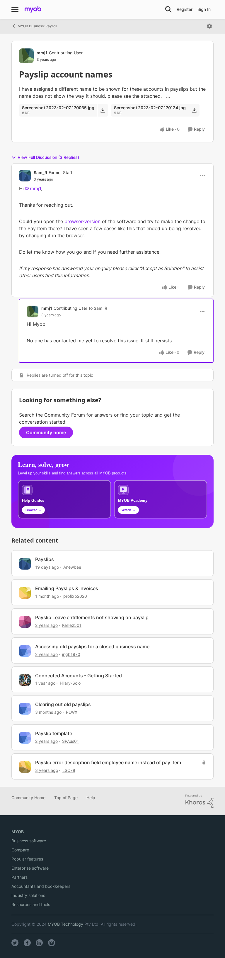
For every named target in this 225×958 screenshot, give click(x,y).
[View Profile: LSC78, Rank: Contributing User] (25, 767)
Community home (46, 432)
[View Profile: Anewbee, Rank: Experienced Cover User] (25, 564)
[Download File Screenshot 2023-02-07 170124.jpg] (194, 110)
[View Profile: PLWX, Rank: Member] (25, 709)
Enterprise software (30, 868)
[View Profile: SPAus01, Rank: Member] (25, 738)
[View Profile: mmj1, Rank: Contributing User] (26, 55)
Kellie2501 (71, 625)
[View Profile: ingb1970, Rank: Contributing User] (25, 651)
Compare (20, 849)
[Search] (168, 9)
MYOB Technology (65, 924)
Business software (28, 840)
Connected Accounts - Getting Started (78, 675)
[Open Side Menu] (14, 9)
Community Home (28, 797)
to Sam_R (98, 308)
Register (184, 9)
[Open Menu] (209, 26)
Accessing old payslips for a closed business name (92, 646)
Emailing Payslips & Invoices (66, 588)
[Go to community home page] (33, 9)
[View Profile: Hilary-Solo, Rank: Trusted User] (25, 680)
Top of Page (66, 797)
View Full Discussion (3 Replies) (48, 157)
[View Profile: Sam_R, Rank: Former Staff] (25, 175)
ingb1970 (71, 654)
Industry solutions (28, 895)
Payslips (44, 559)
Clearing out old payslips (63, 704)
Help (90, 797)
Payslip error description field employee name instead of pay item (108, 762)
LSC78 (68, 770)
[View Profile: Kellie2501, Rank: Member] (25, 622)
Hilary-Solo (70, 683)
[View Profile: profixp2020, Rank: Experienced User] (25, 593)
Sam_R (40, 172)
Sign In (204, 9)
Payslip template (53, 733)
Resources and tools (30, 904)
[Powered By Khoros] (199, 801)
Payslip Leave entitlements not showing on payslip (92, 617)
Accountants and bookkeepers (40, 886)
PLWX (71, 712)
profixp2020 (75, 596)
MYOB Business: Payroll (37, 26)
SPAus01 (70, 741)
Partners (19, 877)
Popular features (27, 858)
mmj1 (42, 52)
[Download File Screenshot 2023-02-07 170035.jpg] (102, 110)
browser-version (82, 221)
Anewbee (72, 567)
